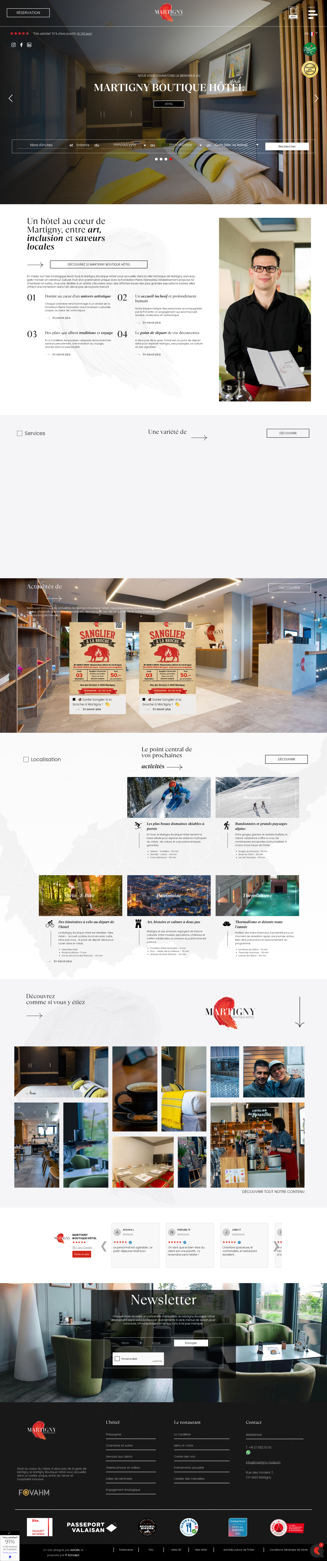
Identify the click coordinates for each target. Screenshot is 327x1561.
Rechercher (287, 146)
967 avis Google (82, 1247)
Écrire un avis (81, 1254)
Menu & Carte (183, 1445)
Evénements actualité (189, 1467)
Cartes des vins (184, 1456)
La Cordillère (182, 1434)
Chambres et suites (119, 1445)
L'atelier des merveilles (189, 1479)
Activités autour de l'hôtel (238, 1549)
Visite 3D (176, 1549)
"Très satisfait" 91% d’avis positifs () (62, 33)
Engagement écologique (123, 1490)
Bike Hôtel (201, 1549)
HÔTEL (169, 104)
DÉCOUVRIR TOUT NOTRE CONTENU (273, 1191)
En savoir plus (62, 318)
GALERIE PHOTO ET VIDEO (85, 1015)
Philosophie (113, 1434)
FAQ (151, 1549)
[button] (314, 14)
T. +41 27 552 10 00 (258, 1447)
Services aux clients (119, 1456)
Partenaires (126, 1549)
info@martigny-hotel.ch (263, 1462)
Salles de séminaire (119, 1479)
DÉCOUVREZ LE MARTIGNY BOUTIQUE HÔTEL (98, 264)
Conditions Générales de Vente (289, 1549)
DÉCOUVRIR (288, 433)
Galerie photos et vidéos (123, 1467)
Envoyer (191, 1343)
